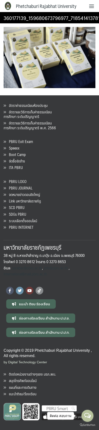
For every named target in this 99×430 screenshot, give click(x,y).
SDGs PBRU (16, 214)
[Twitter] (20, 290)
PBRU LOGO (16, 181)
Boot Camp (16, 154)
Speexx (12, 148)
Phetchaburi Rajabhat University (46, 6)
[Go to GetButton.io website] (87, 425)
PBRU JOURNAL (19, 188)
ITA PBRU (14, 167)
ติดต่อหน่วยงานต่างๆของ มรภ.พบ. (31, 374)
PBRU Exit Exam (19, 141)
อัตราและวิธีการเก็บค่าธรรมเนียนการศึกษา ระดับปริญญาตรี (28, 114)
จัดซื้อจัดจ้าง (15, 161)
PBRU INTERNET (19, 227)
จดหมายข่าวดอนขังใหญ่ (23, 194)
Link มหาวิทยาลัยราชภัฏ (23, 201)
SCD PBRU (15, 207)
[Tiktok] (39, 290)
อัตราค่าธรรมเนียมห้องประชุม (27, 105)
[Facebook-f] (10, 290)
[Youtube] (29, 290)
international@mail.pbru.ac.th (25, 274)
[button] (31, 304)
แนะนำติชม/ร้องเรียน (21, 394)
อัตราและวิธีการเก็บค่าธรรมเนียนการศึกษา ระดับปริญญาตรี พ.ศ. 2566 (30, 125)
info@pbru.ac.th (56, 268)
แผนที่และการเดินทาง (21, 387)
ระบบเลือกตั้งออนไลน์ (21, 220)
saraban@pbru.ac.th (27, 268)
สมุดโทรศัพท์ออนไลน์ (21, 380)
